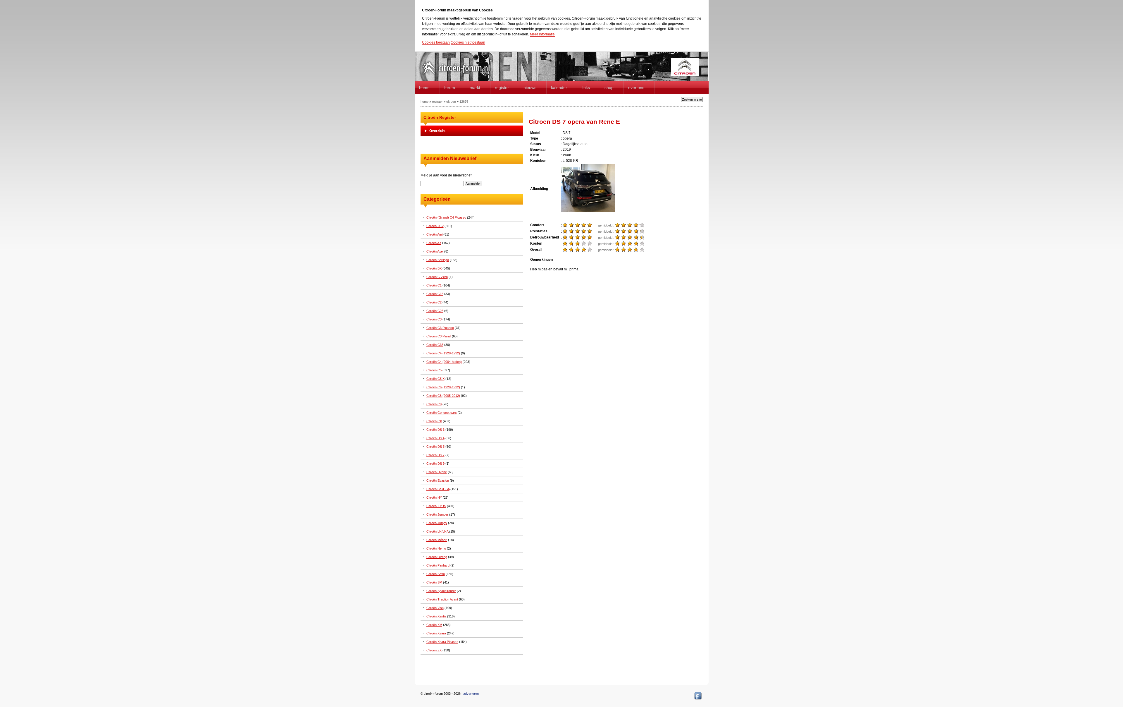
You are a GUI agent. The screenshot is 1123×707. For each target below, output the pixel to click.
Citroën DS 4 (435, 438)
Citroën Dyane (436, 472)
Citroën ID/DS (436, 506)
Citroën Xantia (436, 616)
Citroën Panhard (437, 565)
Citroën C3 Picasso (440, 328)
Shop (609, 87)
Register (502, 87)
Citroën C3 (434, 319)
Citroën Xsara (436, 633)
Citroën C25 (434, 311)
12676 (463, 101)
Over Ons (636, 87)
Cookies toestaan (436, 42)
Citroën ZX (434, 650)
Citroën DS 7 (435, 455)
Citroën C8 (434, 404)
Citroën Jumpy (436, 523)
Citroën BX (434, 268)
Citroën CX (434, 421)
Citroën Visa (435, 608)
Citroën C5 (434, 370)
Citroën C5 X (435, 378)
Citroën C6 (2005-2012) (443, 395)
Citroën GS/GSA (437, 489)
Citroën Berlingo (437, 260)
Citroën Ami (434, 234)
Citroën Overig (436, 557)
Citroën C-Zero (437, 277)
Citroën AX (433, 243)
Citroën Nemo (436, 548)
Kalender (559, 87)
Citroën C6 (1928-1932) (443, 387)
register (437, 101)
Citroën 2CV (435, 226)
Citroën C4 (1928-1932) (443, 353)
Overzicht (437, 131)
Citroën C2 (434, 302)
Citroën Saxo (435, 574)
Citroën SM (434, 582)
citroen (451, 101)
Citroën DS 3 (435, 429)
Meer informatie (542, 34)
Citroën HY (434, 497)
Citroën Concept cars (441, 412)
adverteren (471, 693)
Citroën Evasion (437, 480)
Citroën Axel (434, 251)
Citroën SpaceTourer (441, 591)
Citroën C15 (434, 294)
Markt (475, 87)
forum (449, 87)
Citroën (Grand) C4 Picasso (446, 217)
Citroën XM (434, 625)
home (424, 87)
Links (586, 87)
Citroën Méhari (436, 540)
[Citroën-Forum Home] (461, 75)
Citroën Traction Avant (442, 599)
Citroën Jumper (437, 514)
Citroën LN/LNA (437, 531)
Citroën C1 (434, 285)
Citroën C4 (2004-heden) (444, 361)
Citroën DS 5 (435, 446)
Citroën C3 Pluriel (438, 336)
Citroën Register (439, 117)
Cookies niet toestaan (468, 42)
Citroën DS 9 (435, 463)
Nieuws (529, 87)
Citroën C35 (434, 344)
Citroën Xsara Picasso (442, 641)
